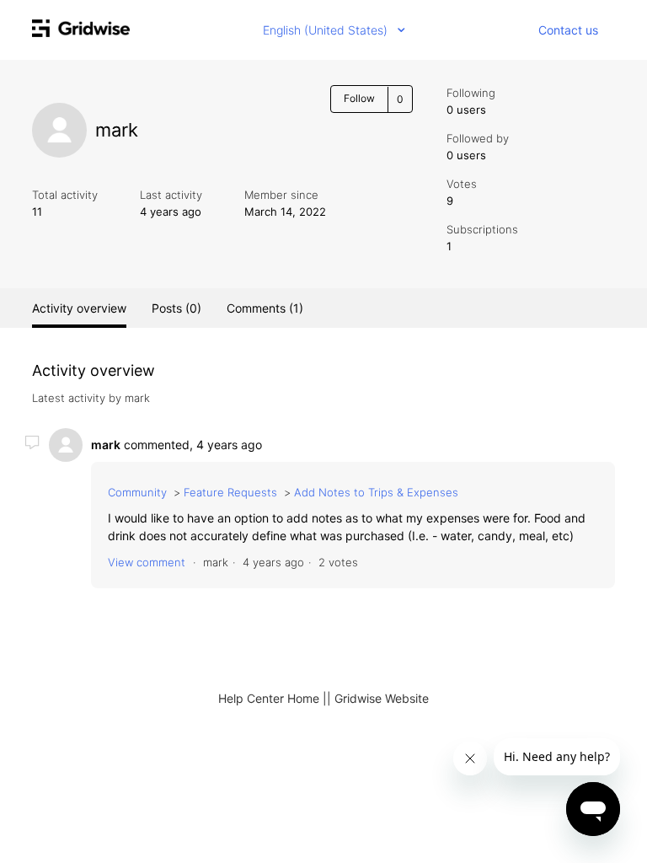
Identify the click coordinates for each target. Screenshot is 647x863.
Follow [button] (359, 98)
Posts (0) (176, 308)
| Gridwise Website (378, 698)
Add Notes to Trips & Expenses (376, 492)
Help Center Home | (272, 698)
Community (137, 492)
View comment (146, 562)
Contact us (568, 30)
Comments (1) (265, 308)
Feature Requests (230, 492)
